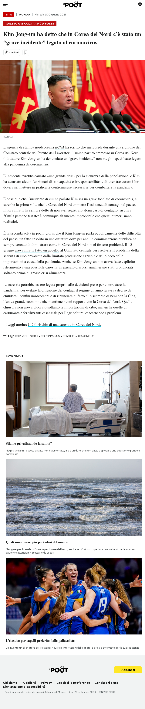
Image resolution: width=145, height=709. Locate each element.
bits (8, 14)
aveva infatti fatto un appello (37, 250)
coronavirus (50, 336)
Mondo (24, 14)
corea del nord (26, 336)
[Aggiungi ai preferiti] (25, 52)
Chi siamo (10, 683)
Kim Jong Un (86, 336)
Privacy (46, 683)
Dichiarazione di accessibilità (24, 687)
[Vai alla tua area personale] (140, 4)
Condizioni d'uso (107, 683)
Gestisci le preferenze (73, 683)
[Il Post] (72, 4)
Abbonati (128, 670)
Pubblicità (29, 683)
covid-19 (69, 336)
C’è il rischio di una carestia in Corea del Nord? (64, 324)
